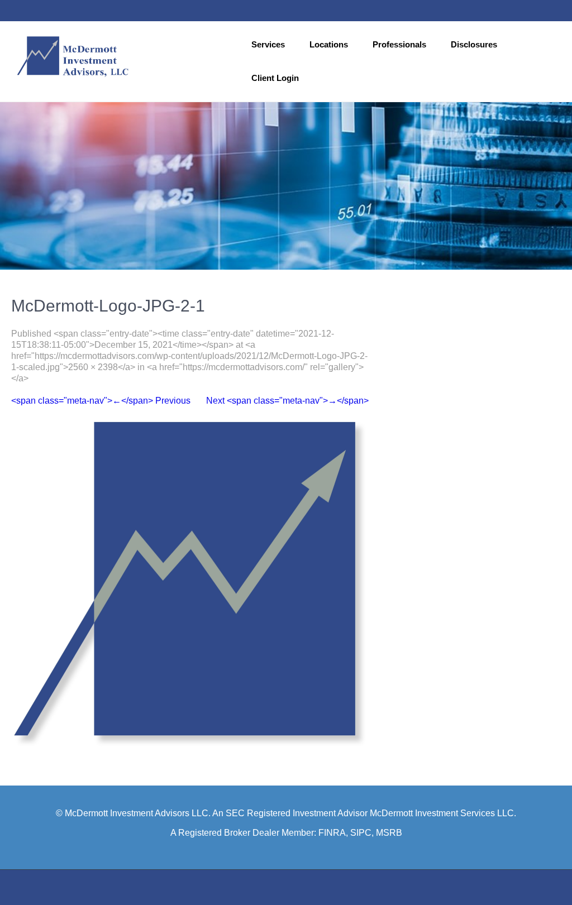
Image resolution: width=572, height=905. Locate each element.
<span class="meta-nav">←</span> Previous (100, 400)
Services (268, 44)
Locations (328, 44)
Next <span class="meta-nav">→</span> (287, 400)
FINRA (332, 832)
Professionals (399, 44)
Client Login (275, 78)
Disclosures (474, 44)
